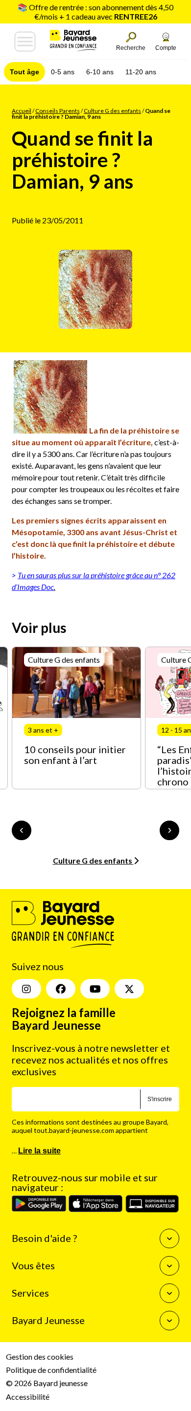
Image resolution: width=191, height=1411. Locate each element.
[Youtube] (95, 989)
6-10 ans (100, 72)
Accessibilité (27, 1396)
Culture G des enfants (112, 110)
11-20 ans (140, 72)
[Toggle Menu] (25, 41)
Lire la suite (39, 1151)
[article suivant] (169, 830)
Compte (165, 47)
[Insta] (26, 989)
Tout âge (24, 72)
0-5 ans (62, 72)
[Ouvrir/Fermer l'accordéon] (169, 1238)
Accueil (21, 110)
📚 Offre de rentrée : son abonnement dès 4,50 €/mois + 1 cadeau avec (95, 11)
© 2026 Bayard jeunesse (47, 1383)
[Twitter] (129, 989)
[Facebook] (60, 989)
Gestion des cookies (39, 1356)
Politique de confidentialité (51, 1369)
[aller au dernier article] (21, 830)
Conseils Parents (57, 110)
